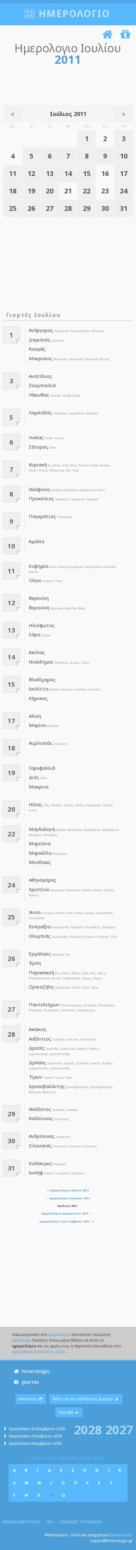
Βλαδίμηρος (42, 679)
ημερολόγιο (59, 1334)
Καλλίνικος (41, 1118)
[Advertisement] (65, 84)
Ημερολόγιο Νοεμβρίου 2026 (35, 1443)
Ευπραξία (39, 926)
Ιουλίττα (38, 688)
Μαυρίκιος (41, 358)
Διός (34, 777)
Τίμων (35, 1076)
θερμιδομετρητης (21, 1522)
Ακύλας (37, 652)
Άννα (34, 912)
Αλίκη (35, 716)
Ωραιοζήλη (41, 986)
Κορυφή (66, 1412)
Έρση (35, 963)
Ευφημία (38, 566)
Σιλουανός (40, 1145)
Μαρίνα (37, 725)
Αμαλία (36, 541)
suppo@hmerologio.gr (111, 1540)
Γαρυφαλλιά (42, 768)
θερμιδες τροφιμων (80, 1522)
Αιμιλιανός (41, 743)
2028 (88, 1429)
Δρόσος (37, 1062)
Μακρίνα (38, 786)
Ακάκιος (37, 1029)
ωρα (50, 1522)
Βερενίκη (39, 598)
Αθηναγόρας (42, 880)
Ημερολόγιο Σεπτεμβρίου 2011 (65, 1221)
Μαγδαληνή (42, 829)
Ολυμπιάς (40, 936)
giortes (29, 1381)
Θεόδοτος (40, 1109)
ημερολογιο (74, 13)
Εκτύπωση (28, 1399)
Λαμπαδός (40, 412)
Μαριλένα (40, 843)
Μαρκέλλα (40, 853)
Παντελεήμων (44, 1004)
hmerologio (35, 1371)
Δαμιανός (39, 339)
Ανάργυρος (41, 330)
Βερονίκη (39, 607)
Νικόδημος (41, 661)
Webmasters (56, 1535)
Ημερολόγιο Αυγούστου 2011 (65, 1213)
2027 (119, 1429)
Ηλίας (35, 804)
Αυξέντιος (40, 1038)
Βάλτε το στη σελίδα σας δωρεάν (83, 1399)
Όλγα (35, 580)
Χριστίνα (39, 889)
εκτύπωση (21, 1340)
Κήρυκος (38, 698)
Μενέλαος (40, 862)
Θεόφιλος (39, 489)
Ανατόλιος (40, 376)
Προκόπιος (41, 498)
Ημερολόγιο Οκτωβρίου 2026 (35, 1436)
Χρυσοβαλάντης (47, 1086)
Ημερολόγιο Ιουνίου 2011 (69, 1198)
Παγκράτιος (42, 516)
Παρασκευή (41, 972)
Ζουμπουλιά (42, 385)
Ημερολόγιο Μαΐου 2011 (69, 1190)
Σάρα (34, 634)
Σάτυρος (38, 447)
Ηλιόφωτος (42, 625)
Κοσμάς (37, 349)
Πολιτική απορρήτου (90, 1535)
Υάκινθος (39, 395)
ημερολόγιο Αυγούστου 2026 (38, 1351)
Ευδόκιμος (40, 1163)
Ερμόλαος (40, 953)
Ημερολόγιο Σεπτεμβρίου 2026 (37, 1428)
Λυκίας (36, 437)
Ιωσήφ (36, 1172)
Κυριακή (38, 464)
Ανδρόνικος (42, 1136)
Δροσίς (37, 1048)
